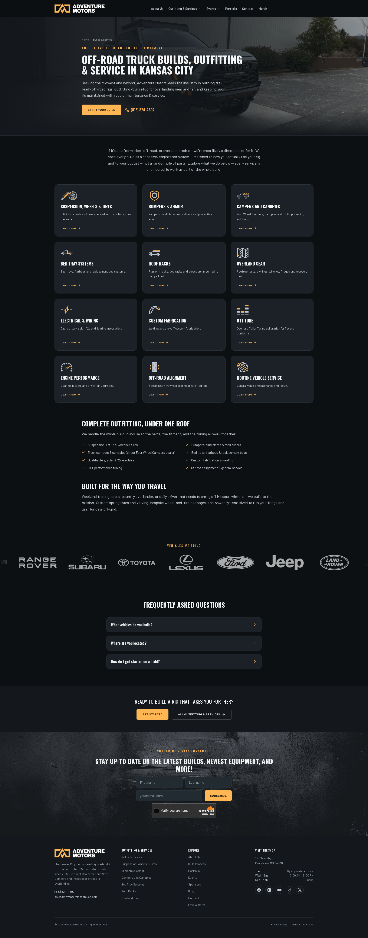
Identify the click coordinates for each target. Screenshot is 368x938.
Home (85, 39)
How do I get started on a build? (135, 661)
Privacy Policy (279, 924)
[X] (300, 890)
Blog (191, 891)
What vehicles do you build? (131, 624)
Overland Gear (130, 898)
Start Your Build (101, 109)
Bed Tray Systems (132, 884)
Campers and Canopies (136, 877)
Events (211, 8)
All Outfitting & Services (199, 714)
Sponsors (194, 884)
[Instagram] (269, 890)
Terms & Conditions (301, 924)
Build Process (197, 864)
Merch (263, 8)
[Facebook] (259, 890)
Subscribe (218, 795)
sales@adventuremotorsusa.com (76, 897)
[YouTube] (279, 890)
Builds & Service (131, 857)
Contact (247, 8)
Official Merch (197, 905)
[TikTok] (289, 890)
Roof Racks (128, 891)
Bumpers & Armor (132, 870)
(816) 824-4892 (142, 109)
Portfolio (231, 8)
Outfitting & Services (182, 8)
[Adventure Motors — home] (80, 8)
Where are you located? (129, 643)
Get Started (152, 714)
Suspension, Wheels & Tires (139, 864)
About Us (157, 8)
